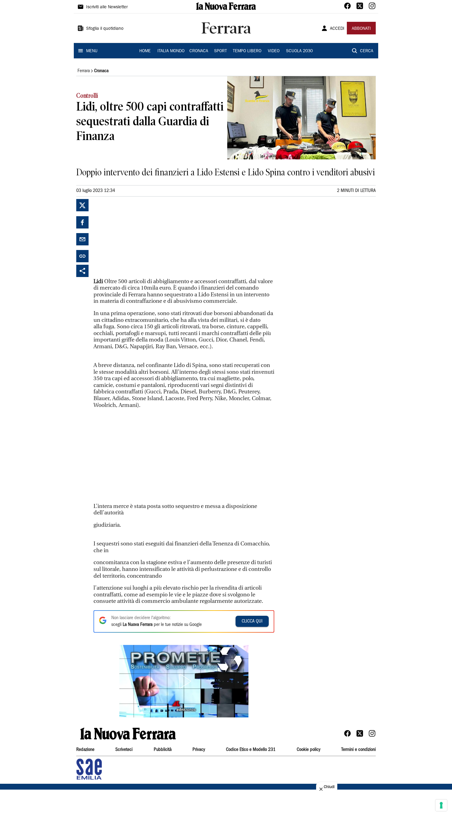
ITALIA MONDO (170, 51)
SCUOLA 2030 (299, 51)
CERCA (366, 51)
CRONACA (198, 51)
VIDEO (274, 51)
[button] (184, 681)
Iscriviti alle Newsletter (107, 7)
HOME (145, 51)
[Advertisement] (139, 237)
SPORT (220, 51)
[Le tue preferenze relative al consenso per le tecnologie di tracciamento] (441, 805)
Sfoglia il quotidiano (105, 29)
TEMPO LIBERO (247, 51)
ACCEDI (337, 29)
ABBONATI (361, 29)
